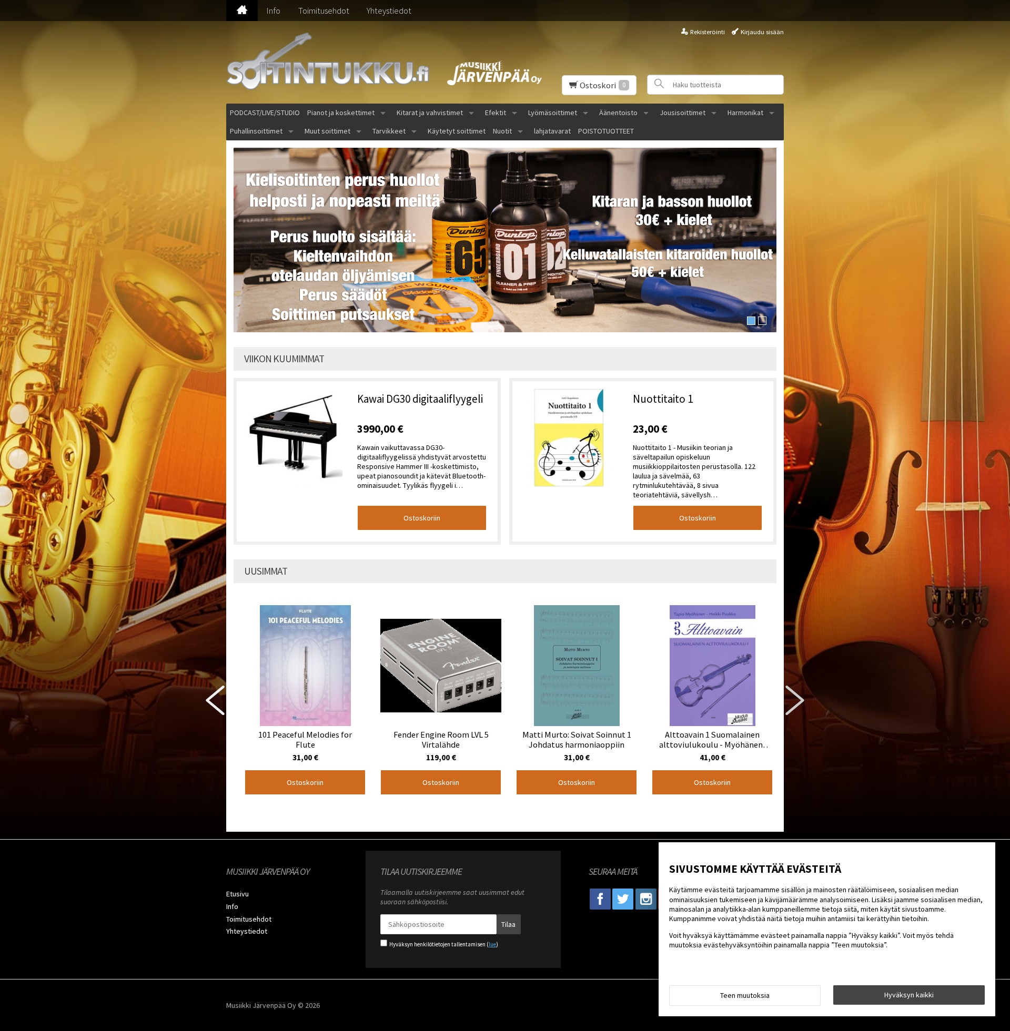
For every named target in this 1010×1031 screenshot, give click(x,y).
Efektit (495, 112)
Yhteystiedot (389, 10)
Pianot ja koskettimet (341, 112)
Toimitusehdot (323, 10)
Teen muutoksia (745, 995)
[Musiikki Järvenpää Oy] (331, 62)
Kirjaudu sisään (762, 32)
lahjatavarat (552, 131)
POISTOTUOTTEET (606, 131)
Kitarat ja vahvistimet (430, 112)
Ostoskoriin (421, 518)
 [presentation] (795, 700)
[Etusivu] (242, 10)
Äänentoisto (618, 112)
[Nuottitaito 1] (569, 439)
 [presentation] (215, 700)
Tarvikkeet (389, 131)
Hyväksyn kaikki (909, 994)
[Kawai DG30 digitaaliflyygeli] (293, 439)
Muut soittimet (327, 131)
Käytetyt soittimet (457, 131)
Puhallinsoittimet (256, 131)
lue (492, 944)
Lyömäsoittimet (552, 112)
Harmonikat (745, 112)
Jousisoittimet (682, 112)
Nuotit (502, 131)
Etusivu (237, 894)
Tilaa (508, 924)
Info (273, 10)
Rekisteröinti (707, 32)
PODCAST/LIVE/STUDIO (265, 112)
